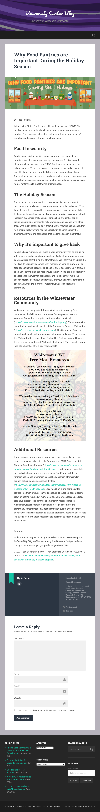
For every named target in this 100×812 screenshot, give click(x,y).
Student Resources (73, 582)
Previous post (71, 607)
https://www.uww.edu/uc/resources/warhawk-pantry (40, 322)
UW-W (82, 597)
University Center (72, 597)
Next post (69, 611)
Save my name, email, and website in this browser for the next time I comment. (47, 710)
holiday (68, 593)
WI (76, 599)
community (85, 586)
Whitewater (70, 599)
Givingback (79, 590)
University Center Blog (50, 13)
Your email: (73, 768)
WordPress (54, 806)
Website (17, 698)
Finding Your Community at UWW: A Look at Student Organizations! (19, 750)
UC (81, 595)
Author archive (19, 583)
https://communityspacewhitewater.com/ (35, 330)
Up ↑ (93, 806)
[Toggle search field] (93, 35)
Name (17, 674)
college (77, 586)
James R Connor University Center (75, 594)
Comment (19, 639)
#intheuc (69, 586)
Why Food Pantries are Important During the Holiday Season (49, 60)
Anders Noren (82, 806)
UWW (88, 597)
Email (17, 686)
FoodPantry (70, 588)
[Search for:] (81, 749)
